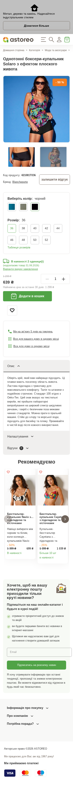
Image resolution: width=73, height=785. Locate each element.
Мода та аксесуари (56, 50)
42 (46, 228)
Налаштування (17, 436)
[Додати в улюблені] (12, 310)
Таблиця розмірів (19, 247)
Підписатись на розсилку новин (36, 665)
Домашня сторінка (13, 50)
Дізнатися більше (36, 25)
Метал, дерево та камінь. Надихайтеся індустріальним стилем (29, 15)
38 (23, 228)
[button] (8, 519)
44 (58, 228)
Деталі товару (31, 554)
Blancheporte (20, 181)
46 (11, 239)
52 (46, 239)
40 (34, 228)
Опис (11, 366)
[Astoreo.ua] (18, 39)
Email (13, 651)
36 (11, 228)
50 (34, 239)
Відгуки (14, 448)
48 (23, 239)
